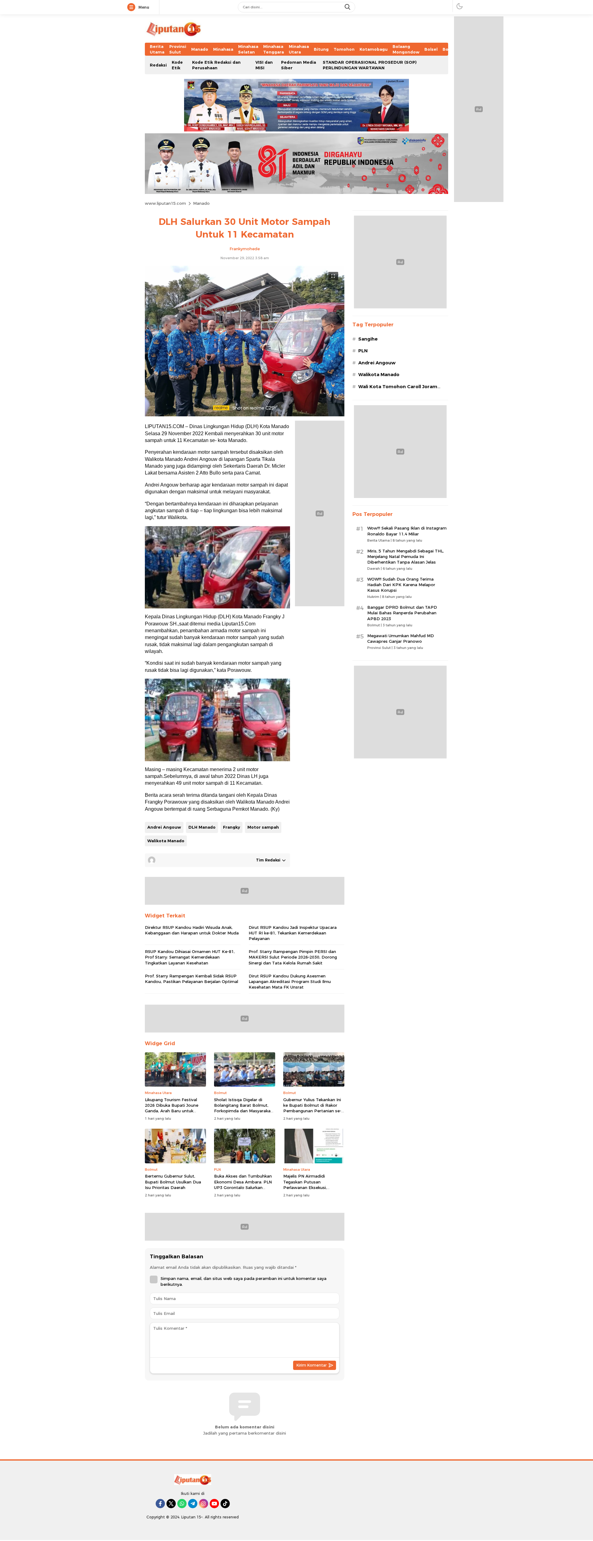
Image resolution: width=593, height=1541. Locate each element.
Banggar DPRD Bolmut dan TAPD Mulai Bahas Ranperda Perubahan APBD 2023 (402, 613)
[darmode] (459, 6)
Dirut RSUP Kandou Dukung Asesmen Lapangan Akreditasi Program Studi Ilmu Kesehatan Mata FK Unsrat (290, 981)
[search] (348, 7)
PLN (363, 351)
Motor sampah (263, 827)
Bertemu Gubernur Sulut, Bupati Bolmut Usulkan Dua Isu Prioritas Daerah (173, 1182)
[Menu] (132, 7)
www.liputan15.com (165, 203)
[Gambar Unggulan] (244, 415)
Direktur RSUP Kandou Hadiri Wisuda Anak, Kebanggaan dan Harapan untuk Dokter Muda (192, 930)
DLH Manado (202, 827)
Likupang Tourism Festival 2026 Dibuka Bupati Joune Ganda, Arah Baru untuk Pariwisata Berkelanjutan (171, 1108)
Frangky (231, 827)
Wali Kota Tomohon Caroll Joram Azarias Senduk (397, 390)
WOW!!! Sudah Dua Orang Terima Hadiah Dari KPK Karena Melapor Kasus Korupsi (401, 585)
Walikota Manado (165, 840)
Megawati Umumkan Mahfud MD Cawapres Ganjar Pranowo (400, 638)
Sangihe (368, 339)
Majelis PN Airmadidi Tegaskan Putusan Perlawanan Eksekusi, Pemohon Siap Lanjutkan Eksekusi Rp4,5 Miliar (308, 1187)
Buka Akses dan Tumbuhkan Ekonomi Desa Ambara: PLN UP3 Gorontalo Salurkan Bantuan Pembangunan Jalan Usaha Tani (244, 1187)
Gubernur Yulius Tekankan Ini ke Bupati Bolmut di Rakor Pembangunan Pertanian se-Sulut (312, 1108)
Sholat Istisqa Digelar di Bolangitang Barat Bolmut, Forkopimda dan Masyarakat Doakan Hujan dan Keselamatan (243, 1111)
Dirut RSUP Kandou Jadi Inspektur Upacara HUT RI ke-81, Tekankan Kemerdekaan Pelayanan (293, 933)
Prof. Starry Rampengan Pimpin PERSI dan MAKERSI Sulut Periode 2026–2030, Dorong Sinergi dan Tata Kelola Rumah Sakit (293, 957)
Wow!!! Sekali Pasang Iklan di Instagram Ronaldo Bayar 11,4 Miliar (407, 531)
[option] (217, 567)
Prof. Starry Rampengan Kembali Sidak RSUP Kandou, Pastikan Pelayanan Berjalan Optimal (191, 978)
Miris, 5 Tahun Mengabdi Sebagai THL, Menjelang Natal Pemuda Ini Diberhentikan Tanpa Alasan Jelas (405, 556)
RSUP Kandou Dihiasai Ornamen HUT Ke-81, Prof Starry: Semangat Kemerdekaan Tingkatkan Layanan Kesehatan (190, 957)
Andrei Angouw (164, 827)
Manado (201, 203)
